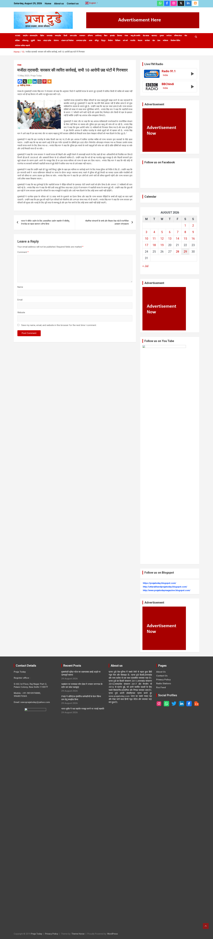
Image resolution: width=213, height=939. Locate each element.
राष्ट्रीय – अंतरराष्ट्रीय (30, 36)
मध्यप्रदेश (58, 36)
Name (20, 287)
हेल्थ (159, 40)
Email (19, 299)
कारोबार (147, 40)
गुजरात (162, 36)
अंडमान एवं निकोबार (67, 40)
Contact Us (162, 675)
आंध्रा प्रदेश (47, 40)
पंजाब (126, 36)
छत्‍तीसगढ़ (98, 36)
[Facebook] (20, 81)
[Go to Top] (206, 926)
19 (162, 245)
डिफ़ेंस (42, 36)
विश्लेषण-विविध (175, 40)
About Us (161, 672)
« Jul (145, 266)
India (165, 75)
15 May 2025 (23, 76)
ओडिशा (17, 40)
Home (48, 3)
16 (193, 238)
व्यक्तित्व (165, 40)
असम (90, 40)
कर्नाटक (169, 36)
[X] (25, 81)
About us (59, 3)
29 (185, 251)
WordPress (112, 933)
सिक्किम (117, 40)
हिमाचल (119, 36)
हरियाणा (90, 36)
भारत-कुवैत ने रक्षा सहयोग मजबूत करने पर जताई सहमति (82, 708)
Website (21, 312)
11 (154, 238)
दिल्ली (65, 36)
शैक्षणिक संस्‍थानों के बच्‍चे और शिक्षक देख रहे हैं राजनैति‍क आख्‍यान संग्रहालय (107, 222)
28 (177, 251)
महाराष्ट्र (154, 36)
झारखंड (112, 36)
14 (177, 238)
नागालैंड (132, 40)
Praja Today (36, 76)
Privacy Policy (163, 679)
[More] (49, 81)
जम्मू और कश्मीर (135, 36)
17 (146, 245)
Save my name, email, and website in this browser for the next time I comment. (59, 325)
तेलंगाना (56, 40)
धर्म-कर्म (125, 40)
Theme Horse (77, 933)
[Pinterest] (44, 81)
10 (146, 238)
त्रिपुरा (103, 40)
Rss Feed (161, 687)
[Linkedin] (34, 81)
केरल (39, 40)
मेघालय (140, 40)
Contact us (73, 3)
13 (169, 238)
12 (162, 238)
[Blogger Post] (39, 81)
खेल (153, 40)
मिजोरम (110, 40)
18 (154, 245)
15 (185, 238)
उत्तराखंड (49, 36)
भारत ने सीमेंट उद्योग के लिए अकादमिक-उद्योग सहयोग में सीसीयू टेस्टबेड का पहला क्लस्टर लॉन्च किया (45, 222)
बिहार (105, 36)
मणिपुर (97, 40)
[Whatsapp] (30, 81)
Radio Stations (163, 683)
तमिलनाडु (25, 40)
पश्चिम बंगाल (178, 36)
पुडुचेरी (33, 40)
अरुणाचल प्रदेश (81, 40)
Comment (23, 252)
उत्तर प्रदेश (73, 36)
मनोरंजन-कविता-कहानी (22, 46)
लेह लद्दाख (146, 36)
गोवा (185, 36)
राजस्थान (82, 36)
